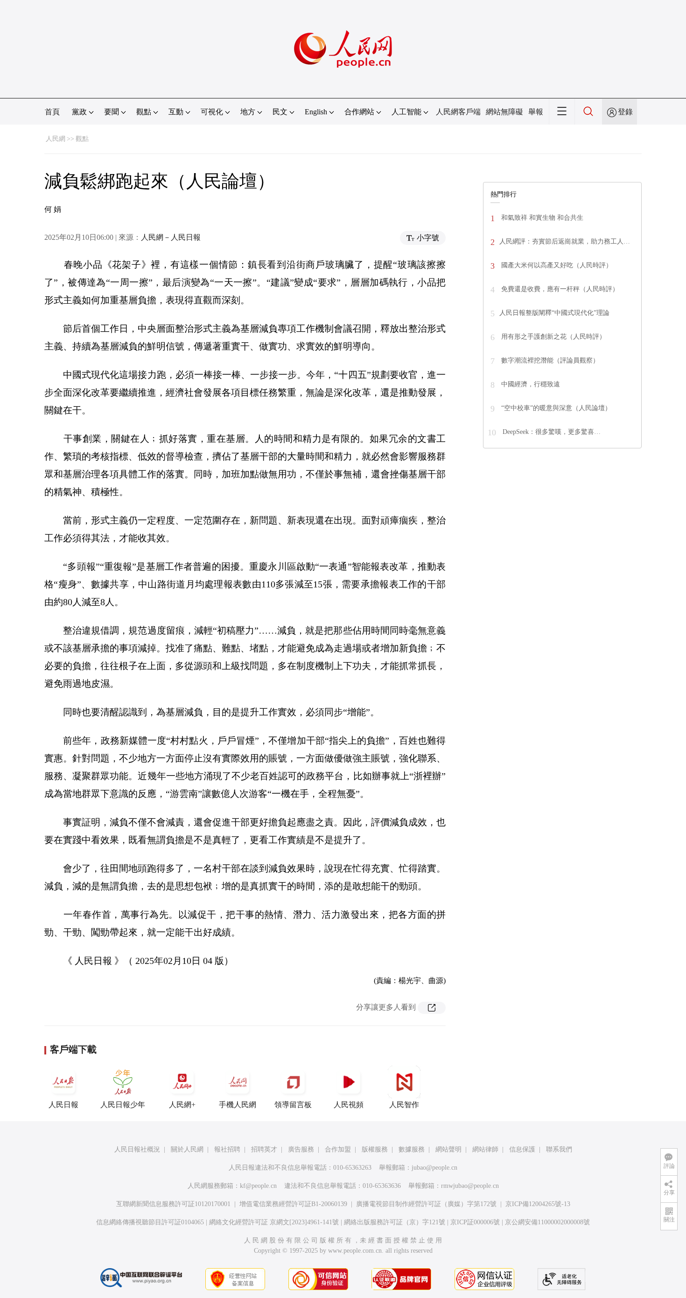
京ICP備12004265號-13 (537, 1203)
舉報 (535, 112)
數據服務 (412, 1149)
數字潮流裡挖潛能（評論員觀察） (549, 360)
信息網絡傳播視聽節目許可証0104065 (150, 1222)
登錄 (625, 112)
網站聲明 (448, 1149)
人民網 (55, 138)
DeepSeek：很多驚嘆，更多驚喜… (551, 431)
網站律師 (485, 1149)
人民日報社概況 (137, 1149)
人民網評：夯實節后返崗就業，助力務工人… (564, 241)
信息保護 (522, 1149)
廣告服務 (301, 1149)
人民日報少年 (122, 1105)
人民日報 (63, 1105)
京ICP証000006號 (475, 1222)
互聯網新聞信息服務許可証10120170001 (173, 1203)
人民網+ (182, 1105)
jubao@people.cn (434, 1167)
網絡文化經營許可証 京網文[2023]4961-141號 (274, 1222)
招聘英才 (264, 1149)
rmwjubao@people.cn (470, 1185)
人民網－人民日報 (171, 237)
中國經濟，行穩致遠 (529, 384)
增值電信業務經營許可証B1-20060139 (293, 1203)
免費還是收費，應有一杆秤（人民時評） (559, 289)
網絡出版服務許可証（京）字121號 (394, 1222)
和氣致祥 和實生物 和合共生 (541, 217)
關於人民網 (187, 1149)
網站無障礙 (504, 112)
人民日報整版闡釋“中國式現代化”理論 (554, 312)
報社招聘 (227, 1149)
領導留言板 (293, 1105)
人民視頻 (349, 1105)
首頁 (52, 112)
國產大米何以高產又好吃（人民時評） (555, 265)
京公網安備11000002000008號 (547, 1222)
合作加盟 (338, 1149)
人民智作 (404, 1105)
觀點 (82, 138)
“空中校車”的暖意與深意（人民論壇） (555, 408)
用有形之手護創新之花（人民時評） (552, 336)
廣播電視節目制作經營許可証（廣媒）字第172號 (426, 1203)
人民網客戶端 (458, 112)
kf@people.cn (258, 1185)
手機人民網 (237, 1105)
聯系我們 (559, 1149)
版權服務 (375, 1149)
